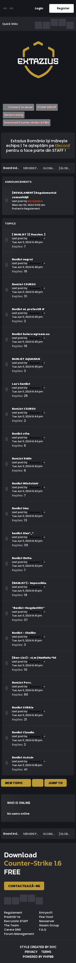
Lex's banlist (21, 384)
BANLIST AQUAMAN (26, 359)
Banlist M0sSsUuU (25, 483)
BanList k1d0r (22, 458)
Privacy (31, 951)
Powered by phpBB (38, 956)
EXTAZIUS (34, 201)
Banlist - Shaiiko (24, 632)
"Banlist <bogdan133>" (28, 608)
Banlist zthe (21, 433)
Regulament (32, 208)
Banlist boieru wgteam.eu (30, 334)
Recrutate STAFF (16, 921)
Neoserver (46, 921)
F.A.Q (42, 930)
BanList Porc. (22, 682)
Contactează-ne (24, 886)
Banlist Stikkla (22, 707)
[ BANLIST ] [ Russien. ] (28, 234)
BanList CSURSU (23, 284)
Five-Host (46, 917)
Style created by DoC (38, 946)
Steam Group (49, 925)
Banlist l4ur (20, 508)
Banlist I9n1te (22, 558)
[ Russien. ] (35, 238)
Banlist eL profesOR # (28, 309)
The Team (11, 925)
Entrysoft (45, 913)
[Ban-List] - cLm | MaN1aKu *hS (34, 657)
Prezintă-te (12, 917)
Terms (46, 951)
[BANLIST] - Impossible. (29, 583)
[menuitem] (37, 8)
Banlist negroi (22, 259)
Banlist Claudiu (23, 732)
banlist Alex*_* (22, 533)
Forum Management (19, 934)
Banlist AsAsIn (22, 757)
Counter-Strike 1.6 (33, 863)
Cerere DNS (12, 930)
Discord (62, 145)
